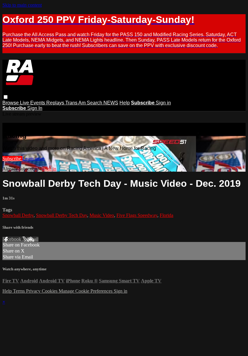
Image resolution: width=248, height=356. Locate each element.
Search (95, 102)
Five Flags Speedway (136, 215)
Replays (55, 102)
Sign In (34, 108)
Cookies (50, 291)
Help (124, 102)
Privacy (34, 291)
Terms (19, 291)
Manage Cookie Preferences (86, 291)
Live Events (33, 102)
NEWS (110, 102)
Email (32, 239)
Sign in (163, 102)
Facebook (12, 239)
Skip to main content (22, 5)
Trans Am (76, 102)
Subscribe (12, 158)
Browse (11, 102)
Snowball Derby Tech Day (61, 215)
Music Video (102, 215)
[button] (6, 97)
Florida (166, 215)
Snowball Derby (18, 215)
